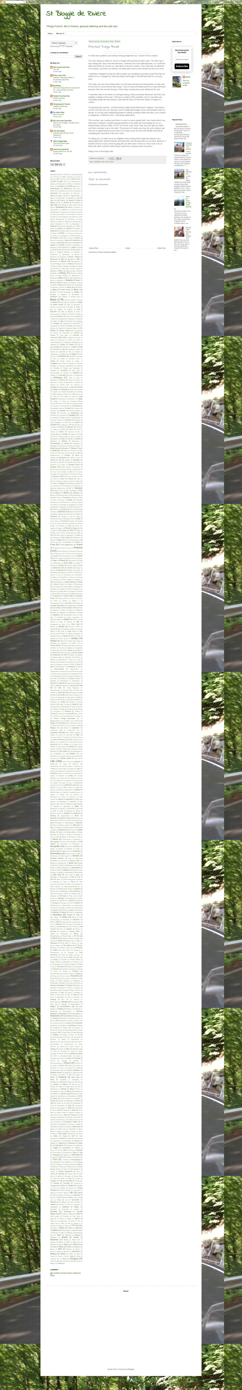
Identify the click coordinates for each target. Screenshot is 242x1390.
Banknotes (53, 254)
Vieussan (66, 1216)
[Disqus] (157, 1328)
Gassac (70, 572)
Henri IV (65, 624)
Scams (69, 1058)
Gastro (52, 575)
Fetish (59, 528)
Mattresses (53, 808)
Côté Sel (68, 422)
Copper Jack (64, 417)
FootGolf (55, 548)
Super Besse (78, 1138)
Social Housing (66, 1098)
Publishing (53, 983)
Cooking (72, 415)
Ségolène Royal (55, 1072)
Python (70, 985)
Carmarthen (66, 333)
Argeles (77, 228)
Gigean (70, 579)
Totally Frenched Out (61, 96)
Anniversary (70, 214)
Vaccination (75, 1200)
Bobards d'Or (69, 285)
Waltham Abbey (77, 1230)
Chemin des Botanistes (71, 368)
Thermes (53, 1166)
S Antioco (68, 1037)
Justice (63, 702)
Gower (65, 593)
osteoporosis (78, 905)
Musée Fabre (75, 860)
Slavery (68, 1091)
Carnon (52, 335)
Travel (111, 162)
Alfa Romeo (76, 202)
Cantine (52, 328)
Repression (54, 1011)
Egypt (74, 490)
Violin (72, 1221)
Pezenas (53, 931)
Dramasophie (64, 474)
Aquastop (70, 226)
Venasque (53, 1209)
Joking (52, 699)
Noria (69, 884)
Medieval (77, 813)
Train (60, 1181)
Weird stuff (76, 1240)
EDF (69, 488)
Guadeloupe (72, 605)
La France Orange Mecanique (62, 718)
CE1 (70, 351)
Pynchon (77, 983)
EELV (67, 490)
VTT (73, 1226)
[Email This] (109, 158)
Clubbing (64, 389)
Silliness (65, 1084)
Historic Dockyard (74, 633)
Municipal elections (57, 858)
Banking (77, 252)
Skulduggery (54, 1091)
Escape (63, 504)
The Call (56, 69)
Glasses (59, 582)
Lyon (59, 787)
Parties (64, 917)
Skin (78, 1089)
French (79, 556)
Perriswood (61, 926)
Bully (62, 311)
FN (54, 542)
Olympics (61, 898)
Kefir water (59, 704)
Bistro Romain (63, 275)
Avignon (53, 245)
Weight (66, 1240)
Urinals (52, 1197)
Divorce (53, 460)
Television (76, 1155)
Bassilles (71, 259)
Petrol (61, 929)
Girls (51, 582)
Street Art (73, 1133)
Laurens (66, 737)
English (69, 500)
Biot (79, 271)
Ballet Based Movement (60, 249)
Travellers (79, 1185)
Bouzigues (53, 296)
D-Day (80, 434)
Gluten (80, 582)
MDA (54, 811)
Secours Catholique (73, 1070)
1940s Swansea (67, 177)
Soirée (59, 1103)
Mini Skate (79, 827)
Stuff (73, 1136)
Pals (70, 912)
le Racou (75, 744)
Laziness (76, 739)
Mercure (63, 820)
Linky (78, 768)
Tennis (61, 1157)
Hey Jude (61, 631)
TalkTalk (77, 1148)
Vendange (65, 1209)
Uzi (66, 1200)
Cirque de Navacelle (65, 382)
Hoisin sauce (63, 638)
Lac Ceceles (71, 725)
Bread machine (64, 302)
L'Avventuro (57, 711)
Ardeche (69, 228)
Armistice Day (64, 231)
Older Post (162, 248)
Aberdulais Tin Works (65, 184)
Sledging (77, 1091)
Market (60, 799)
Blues (80, 282)
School (67, 1063)
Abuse (52, 186)
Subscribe (182, 66)
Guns (75, 607)
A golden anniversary (60, 106)
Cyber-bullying (54, 434)
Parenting (57, 915)
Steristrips (72, 1129)
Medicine (67, 813)
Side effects (78, 1082)
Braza (80, 300)
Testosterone (78, 1157)
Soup (69, 1105)
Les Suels (62, 756)
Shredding (75, 1079)
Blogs (78, 280)
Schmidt (75, 1060)
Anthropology (62, 217)
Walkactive (78, 1228)
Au (62, 238)
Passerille (66, 919)
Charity (52, 361)
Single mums (70, 1086)
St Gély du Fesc (72, 1119)
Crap (60, 427)
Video (78, 1214)
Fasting (80, 521)
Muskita (80, 863)
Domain (61, 462)
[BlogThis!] (112, 158)
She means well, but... (61, 67)
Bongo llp (70, 287)
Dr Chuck (53, 472)
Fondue (77, 542)
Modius (61, 832)
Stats (68, 1126)
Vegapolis (77, 1204)
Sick (62, 1082)
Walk (70, 1228)
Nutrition (77, 889)
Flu (81, 540)
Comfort (66, 403)
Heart (74, 619)
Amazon (77, 207)
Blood (59, 282)
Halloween (71, 612)
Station (61, 1126)
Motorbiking (55, 853)
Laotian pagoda (74, 732)
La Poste (66, 721)
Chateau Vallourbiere (66, 366)
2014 (52, 179)
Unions (68, 1195)
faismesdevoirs (68, 518)
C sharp (52, 319)
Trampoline (78, 1181)
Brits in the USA (59, 75)
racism (70, 992)
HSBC (72, 655)
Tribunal (71, 1188)
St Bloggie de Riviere (76, 14)
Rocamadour (78, 1023)
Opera (71, 900)
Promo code (64, 976)
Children (53, 375)
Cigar (78, 378)
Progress (79, 973)
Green (80, 598)
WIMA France (78, 1244)
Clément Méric (63, 387)
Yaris (59, 1256)
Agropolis (71, 198)
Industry (70, 676)
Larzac (60, 735)
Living (52, 773)
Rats (68, 997)
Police (55, 948)
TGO (55, 1159)
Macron (71, 787)
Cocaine (55, 392)
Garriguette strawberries (58, 572)
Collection (71, 399)
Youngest (74, 1258)
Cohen (66, 394)
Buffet (78, 307)
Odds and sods (55, 893)
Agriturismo (61, 198)
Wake (55, 1228)
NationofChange (63, 867)
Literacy (52, 771)
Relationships (75, 1004)
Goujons (79, 591)
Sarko (80, 1053)
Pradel (73, 964)
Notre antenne (55, 886)
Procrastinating (55, 973)
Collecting (62, 399)
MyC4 (62, 865)
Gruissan (77, 603)
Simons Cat (76, 1084)
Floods (52, 540)
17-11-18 (56, 177)
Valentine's (53, 1202)
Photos (76, 934)
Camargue (79, 321)
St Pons (70, 1124)
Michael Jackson (64, 825)
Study (65, 1136)
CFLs (54, 358)
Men (69, 818)
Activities (70, 186)
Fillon (54, 530)
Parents (69, 915)
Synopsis (69, 1145)
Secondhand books (56, 1070)
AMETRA (65, 210)
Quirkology (53, 992)
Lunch (66, 785)
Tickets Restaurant (65, 1171)
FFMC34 (67, 528)
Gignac (78, 579)
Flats (78, 535)
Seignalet (67, 1072)
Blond (52, 282)
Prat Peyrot (61, 966)
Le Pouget (64, 744)
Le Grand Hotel (73, 742)
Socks (78, 1101)
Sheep (77, 1075)
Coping (55, 417)
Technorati (66, 1152)
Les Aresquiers (75, 751)
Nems (75, 870)
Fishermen (70, 535)
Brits (68, 304)
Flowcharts (74, 540)
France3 (72, 551)
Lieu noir (77, 758)
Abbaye (52, 184)
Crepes (55, 429)
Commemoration (77, 403)
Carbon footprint (64, 330)
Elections (76, 493)
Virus (62, 1223)
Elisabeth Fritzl (55, 497)
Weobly (61, 1242)
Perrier (52, 926)
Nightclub (56, 882)
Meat (61, 811)
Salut (55, 1051)
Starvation (53, 1126)
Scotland (53, 1068)
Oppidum (79, 900)
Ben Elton (66, 268)
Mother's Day (55, 851)
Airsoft (71, 200)
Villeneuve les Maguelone (59, 1221)
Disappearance (55, 455)
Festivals (61, 526)
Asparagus (63, 235)
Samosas (64, 1051)
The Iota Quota (59, 131)
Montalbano (64, 844)
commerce (55, 406)
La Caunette (70, 713)
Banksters (53, 257)
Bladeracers (76, 275)
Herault (52, 626)
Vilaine (62, 1218)
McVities (79, 808)
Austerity (59, 240)
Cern (54, 356)
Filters (78, 530)
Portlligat (55, 959)
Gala (74, 565)
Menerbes (77, 818)
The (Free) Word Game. (61, 143)
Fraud (69, 553)
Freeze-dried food (68, 556)
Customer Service (74, 432)
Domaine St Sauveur (72, 467)
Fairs (59, 518)
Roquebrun (72, 1025)
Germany (55, 579)
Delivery (64, 441)
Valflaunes (64, 1202)
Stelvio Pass (62, 1129)
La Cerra (79, 713)
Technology (56, 1152)
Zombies (73, 1261)
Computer (62, 410)
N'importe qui (70, 865)
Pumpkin (62, 983)
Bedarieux (79, 264)
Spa (59, 1110)
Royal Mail (66, 1032)
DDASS (70, 439)
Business (60, 316)
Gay (59, 575)
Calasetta (70, 321)
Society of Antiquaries (65, 1101)
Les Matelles (71, 753)
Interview (61, 683)
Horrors (61, 648)
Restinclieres (67, 1016)
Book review (65, 289)
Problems (75, 971)
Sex (70, 1075)
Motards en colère (73, 849)
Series (55, 1075)
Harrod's (60, 617)
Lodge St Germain (57, 775)
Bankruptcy (66, 254)
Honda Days (188, 229)
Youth (52, 1261)
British (80, 302)
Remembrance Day (67, 1006)
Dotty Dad (77, 469)
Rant (75, 995)
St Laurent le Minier (70, 1122)
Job (54, 697)
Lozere (77, 783)
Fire (63, 533)
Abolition (77, 184)
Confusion (53, 415)
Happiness (56, 615)
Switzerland (59, 1145)
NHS (78, 877)
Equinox (55, 504)
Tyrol (59, 1192)
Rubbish (56, 1035)
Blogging (69, 280)
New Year (57, 875)
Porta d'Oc (78, 957)
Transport (77, 1183)
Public (74, 978)
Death (78, 439)
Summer (63, 1138)
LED (59, 749)
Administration (55, 188)
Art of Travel (69, 233)
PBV (58, 922)
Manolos (72, 797)
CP (70, 425)
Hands (80, 612)
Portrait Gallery (75, 959)
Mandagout (54, 797)
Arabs (52, 228)
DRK (62, 476)
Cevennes (62, 356)
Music (71, 863)
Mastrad (56, 806)
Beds (54, 266)
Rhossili (71, 1018)
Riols (51, 1020)
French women (58, 558)
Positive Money (55, 962)
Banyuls (62, 257)
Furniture (61, 565)
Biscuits (73, 273)
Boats (60, 285)
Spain (74, 1110)
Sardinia (72, 1053)
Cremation (79, 427)
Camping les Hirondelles (71, 323)
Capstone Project (71, 328)
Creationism (69, 427)
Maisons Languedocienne (71, 792)
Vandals (53, 1204)
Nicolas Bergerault (69, 879)
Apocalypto (76, 224)
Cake (61, 321)
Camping (56, 323)
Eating (62, 483)
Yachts (52, 1256)
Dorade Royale (66, 469)
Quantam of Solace (65, 988)
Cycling (64, 434)
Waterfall (68, 1235)
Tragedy (53, 1181)
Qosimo (77, 985)
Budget (70, 307)
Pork (70, 957)
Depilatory (53, 446)
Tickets (52, 1171)
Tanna (52, 1150)
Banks (77, 254)
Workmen (69, 1249)
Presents (56, 969)
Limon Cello (62, 768)
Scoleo (78, 1065)
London (70, 775)
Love (70, 783)
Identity (59, 664)
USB (63, 1197)
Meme (77, 816)
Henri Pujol (75, 624)
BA (69, 245)
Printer (80, 969)
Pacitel (63, 910)
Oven (54, 907)
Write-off (66, 1251)
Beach (63, 261)
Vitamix (52, 1225)
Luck (59, 785)
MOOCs (77, 846)
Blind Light (69, 278)
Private (65, 971)
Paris (78, 915)
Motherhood (66, 851)
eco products (54, 486)
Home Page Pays (74, 641)
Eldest (66, 493)
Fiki (81, 528)
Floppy (59, 540)
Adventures (54, 193)
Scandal (77, 1058)
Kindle (74, 704)
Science (62, 1065)
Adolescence (68, 188)
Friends (62, 560)
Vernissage (67, 1211)
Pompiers (71, 952)
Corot (61, 420)
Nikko (65, 882)
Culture (61, 432)
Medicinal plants (55, 813)
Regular (64, 1004)
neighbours (66, 870)
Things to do (70, 1166)
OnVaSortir (62, 900)
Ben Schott (76, 268)
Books (76, 290)
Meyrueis (79, 823)
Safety (63, 1039)
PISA (71, 938)
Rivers (70, 1020)
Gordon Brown (68, 586)
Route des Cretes (56, 1030)
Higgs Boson (72, 631)
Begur (80, 266)
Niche (58, 879)
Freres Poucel (70, 558)
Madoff (60, 790)
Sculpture (70, 1068)
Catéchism (65, 347)
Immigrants (71, 666)
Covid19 (53, 425)
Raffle (52, 995)
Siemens (56, 1084)
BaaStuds (77, 245)
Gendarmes (67, 575)
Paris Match (54, 917)
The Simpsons (66, 1162)
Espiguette (72, 504)
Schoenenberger (55, 1063)
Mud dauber (65, 856)
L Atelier (55, 709)
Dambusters (54, 439)
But (73, 316)
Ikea (78, 664)
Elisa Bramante (75, 495)
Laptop (52, 735)
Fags (78, 516)
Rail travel (60, 995)
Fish (51, 535)
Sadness (53, 1039)
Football (79, 545)
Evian (54, 511)
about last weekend (61, 149)
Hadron (71, 610)
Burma (71, 314)
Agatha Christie (63, 195)
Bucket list (61, 307)
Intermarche (64, 681)
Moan (54, 830)
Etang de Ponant (74, 507)
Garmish (77, 570)
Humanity (68, 657)
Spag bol (66, 1110)
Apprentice (54, 226)
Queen (78, 988)
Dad (54, 436)
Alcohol (66, 202)
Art (60, 233)
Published (76, 981)
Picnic (55, 938)
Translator (66, 1183)
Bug (51, 309)
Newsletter (53, 877)
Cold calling (64, 396)
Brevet (74, 302)
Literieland (61, 771)
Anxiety (67, 221)
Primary (73, 969)
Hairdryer (53, 612)
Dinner (75, 450)
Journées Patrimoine (73, 699)
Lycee (74, 785)
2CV (63, 179)
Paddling (71, 910)
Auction (77, 238)
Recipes (65, 1002)
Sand (72, 1051)
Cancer (70, 326)
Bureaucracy (54, 314)
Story (54, 1133)
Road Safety (59, 1023)
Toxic (70, 1178)
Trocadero (77, 1190)
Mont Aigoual (54, 841)
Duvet (66, 481)
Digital (80, 448)
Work (60, 1249)
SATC (55, 1056)
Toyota (77, 1178)
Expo (71, 514)
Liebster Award (66, 758)
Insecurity (53, 678)
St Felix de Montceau (57, 1119)
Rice (78, 1018)
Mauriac (62, 808)
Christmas (57, 377)
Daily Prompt (63, 436)
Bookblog (57, 86)
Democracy (75, 441)
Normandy (77, 884)
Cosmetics (77, 420)
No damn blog (58, 112)
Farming (64, 521)
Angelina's (64, 212)
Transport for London (57, 1185)
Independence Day (59, 676)
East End (79, 481)
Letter (70, 756)
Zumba (59, 1263)
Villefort (77, 1218)
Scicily (54, 1065)
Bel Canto (56, 268)
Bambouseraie (75, 249)
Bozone (67, 300)
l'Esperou (68, 711)
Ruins (72, 1035)
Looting (72, 778)
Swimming (71, 1143)
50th (78, 179)
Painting (55, 912)
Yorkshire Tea (54, 1259)
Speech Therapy (74, 1112)
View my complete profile (186, 83)
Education (78, 488)
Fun (66, 563)
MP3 (78, 853)
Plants (61, 941)
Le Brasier (61, 742)
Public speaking (63, 981)
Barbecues (54, 259)
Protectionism (54, 978)
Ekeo (80, 490)
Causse (52, 351)
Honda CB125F (55, 645)
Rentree (69, 1009)
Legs (73, 749)
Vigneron (53, 1218)
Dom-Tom (53, 462)
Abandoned (76, 181)
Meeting (53, 816)
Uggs (65, 1192)
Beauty (70, 264)
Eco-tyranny (66, 486)
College (79, 399)
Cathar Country (77, 347)
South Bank (78, 1108)
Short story (75, 1077)
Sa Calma (77, 1037)
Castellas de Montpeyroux (71, 342)
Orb (70, 903)
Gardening (59, 570)
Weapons (53, 1237)
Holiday (74, 638)
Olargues (53, 896)
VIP (79, 1221)
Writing (53, 1254)
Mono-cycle (66, 839)
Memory (62, 818)
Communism (65, 406)
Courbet (77, 422)
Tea (72, 1150)
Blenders (53, 278)
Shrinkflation (54, 1082)
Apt (62, 226)
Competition (76, 406)
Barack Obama (74, 257)
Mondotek (72, 837)
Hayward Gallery (55, 619)
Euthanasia (78, 509)
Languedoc (75, 728)
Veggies (76, 1207)
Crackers (77, 425)
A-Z (68, 181)
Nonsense (61, 884)
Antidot (60, 221)
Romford (63, 1025)
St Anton (69, 1117)
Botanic (77, 292)
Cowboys (63, 425)
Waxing (77, 1235)
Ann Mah (61, 214)
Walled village (65, 1230)
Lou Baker (67, 780)
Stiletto (60, 1131)
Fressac (79, 558)
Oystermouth (78, 907)
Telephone (66, 1155)
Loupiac (55, 783)
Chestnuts (64, 370)
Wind (54, 1247)
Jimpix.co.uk (78, 695)
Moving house (70, 853)
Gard (51, 570)
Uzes (59, 1200)
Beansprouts (75, 261)
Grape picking (63, 598)
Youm (64, 1259)
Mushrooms (62, 863)
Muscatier (64, 860)
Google (69, 584)
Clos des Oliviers (76, 387)
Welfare (52, 1242)
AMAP (70, 207)
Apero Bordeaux (56, 224)
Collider (55, 401)
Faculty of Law (66, 516)
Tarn (58, 1150)
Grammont (56, 596)
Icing (77, 662)
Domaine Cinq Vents (73, 462)
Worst (52, 1251)
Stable (78, 1124)
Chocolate (62, 375)
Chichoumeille (54, 373)
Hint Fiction (61, 633)
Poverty (65, 964)
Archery (60, 228)
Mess (52, 823)
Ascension (79, 233)
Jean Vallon (61, 695)
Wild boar (67, 1244)
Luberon (53, 785)
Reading (53, 999)
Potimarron (66, 962)
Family (78, 518)
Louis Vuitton (78, 780)
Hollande (63, 641)
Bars (62, 259)
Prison (56, 971)
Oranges (63, 903)
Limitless (53, 768)
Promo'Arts (75, 976)
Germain (79, 577)
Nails (78, 865)
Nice (51, 879)
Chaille (62, 358)
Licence (55, 758)
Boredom (53, 292)
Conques (63, 415)
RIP (57, 1020)
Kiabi (68, 704)
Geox (72, 577)
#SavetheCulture (55, 174)
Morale (52, 849)
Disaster (67, 455)
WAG (80, 1225)
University (76, 1195)
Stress (80, 1133)
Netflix (61, 872)
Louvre (63, 783)
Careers (55, 333)
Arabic (78, 226)
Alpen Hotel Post (74, 205)
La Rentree (62, 723)
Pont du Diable (67, 955)
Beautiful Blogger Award (58, 264)
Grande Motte (68, 596)
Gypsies (55, 610)
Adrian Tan (53, 191)
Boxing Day (75, 296)
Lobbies (67, 773)
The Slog (58, 1164)
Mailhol (77, 790)
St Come (77, 1117)
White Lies (76, 1242)
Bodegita (79, 285)
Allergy (64, 205)
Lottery (58, 780)
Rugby (65, 1035)
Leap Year (61, 746)
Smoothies (71, 1096)
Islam (58, 685)
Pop (65, 957)
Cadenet (79, 319)
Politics (55, 950)
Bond (62, 287)
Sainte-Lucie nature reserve (70, 1046)
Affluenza (77, 193)
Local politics (76, 773)
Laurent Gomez (77, 737)
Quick (78, 990)
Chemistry (53, 370)
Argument (53, 231)
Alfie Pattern (54, 205)
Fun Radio (76, 563)
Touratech (67, 1176)
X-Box (71, 1254)
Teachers (79, 1150)
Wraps (59, 1251)
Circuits (70, 380)
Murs (69, 858)
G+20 (68, 565)
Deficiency (53, 441)
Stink (66, 1131)
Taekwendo (78, 1145)
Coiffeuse (74, 394)
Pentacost (69, 924)
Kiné (81, 704)
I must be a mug (74, 659)
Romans (55, 1025)
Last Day (69, 735)
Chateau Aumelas (68, 363)
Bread (54, 302)
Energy (61, 500)
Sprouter (61, 1117)
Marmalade (63, 801)
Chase (77, 361)
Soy (54, 1110)
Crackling (53, 427)
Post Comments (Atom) (107, 252)
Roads (68, 1023)
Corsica (68, 420)
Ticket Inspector (74, 1169)
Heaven (69, 622)
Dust (78, 479)
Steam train (76, 1126)
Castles (62, 344)
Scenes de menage (58, 1060)
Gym (81, 607)
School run (78, 1063)
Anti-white (71, 219)
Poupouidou (57, 964)
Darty (63, 439)
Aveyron (77, 242)
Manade (76, 794)
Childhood (76, 373)
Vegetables (54, 1207)
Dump (62, 479)
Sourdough (61, 1108)
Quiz (62, 992)
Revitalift (63, 1018)
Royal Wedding (77, 1032)
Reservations (67, 1011)
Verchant (53, 1212)
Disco (77, 455)
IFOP (72, 664)
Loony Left (63, 778)
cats (63, 349)
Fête (69, 526)
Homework (64, 643)
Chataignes (54, 363)
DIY (60, 460)
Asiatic (55, 235)
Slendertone (54, 1094)
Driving (55, 476)
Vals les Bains (75, 1202)
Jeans (70, 695)
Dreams (73, 474)
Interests (53, 681)
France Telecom (62, 551)
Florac (66, 540)
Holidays (53, 641)
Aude (52, 240)
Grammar (79, 593)
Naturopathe (75, 867)
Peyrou (77, 929)
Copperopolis (76, 417)
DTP (81, 476)
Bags (74, 247)
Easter (55, 483)
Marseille (73, 801)
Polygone (77, 950)
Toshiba (58, 1176)
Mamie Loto (64, 794)
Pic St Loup (78, 936)
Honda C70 (75, 643)
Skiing (72, 1089)
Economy (77, 486)
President (65, 969)
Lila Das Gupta (67, 766)
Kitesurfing (65, 706)
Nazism (52, 870)
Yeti (65, 1256)
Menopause (54, 820)
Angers (72, 212)
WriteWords (76, 1251)
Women (77, 1247)
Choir (70, 375)
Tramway (56, 1183)
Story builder (62, 1133)
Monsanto (77, 839)
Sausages (53, 1058)
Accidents (97, 162)
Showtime (63, 1079)
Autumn (52, 242)
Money (55, 839)
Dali (79, 436)
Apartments (76, 221)
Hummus (77, 657)
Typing (52, 1192)
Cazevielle (62, 351)
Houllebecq (78, 650)
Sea (78, 1068)
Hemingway (54, 624)
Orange (55, 903)
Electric (52, 495)
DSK (75, 476)
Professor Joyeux (68, 973)
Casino (70, 340)
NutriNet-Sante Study (65, 889)
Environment (65, 502)
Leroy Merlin (63, 751)
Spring (73, 1115)
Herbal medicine (55, 629)
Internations (76, 681)
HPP (65, 655)
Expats (54, 514)
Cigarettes (53, 380)
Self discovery (77, 1072)
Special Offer (61, 1112)
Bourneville (75, 294)
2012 (78, 177)
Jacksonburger (55, 690)
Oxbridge (61, 907)
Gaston (78, 572)
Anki (54, 214)
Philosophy (64, 934)
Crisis (78, 429)
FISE (78, 533)
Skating (63, 1089)
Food (52, 544)
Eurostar (64, 509)
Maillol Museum (55, 792)
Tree (54, 1188)
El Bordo (56, 493)
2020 (58, 179)
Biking (68, 271)
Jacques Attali (67, 690)
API (67, 224)
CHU (70, 378)
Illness (52, 666)
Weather (64, 1237)
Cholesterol (78, 375)
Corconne (53, 420)
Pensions (59, 924)
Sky (62, 1091)
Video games (54, 1216)
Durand (70, 479)
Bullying (70, 311)
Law (68, 739)
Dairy (72, 436)
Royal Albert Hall (70, 1030)
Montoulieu (76, 844)
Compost (68, 408)
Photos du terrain (59, 98)
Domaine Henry (74, 464)
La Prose (75, 721)
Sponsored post (55, 1115)
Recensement (54, 1002)
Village (69, 1218)
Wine (61, 1247)
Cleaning (53, 387)
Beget (66, 266)
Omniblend (71, 898)
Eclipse (78, 483)
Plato (78, 941)
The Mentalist (54, 1162)
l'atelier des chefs (65, 709)
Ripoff (64, 1020)
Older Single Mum (60, 141)
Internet (52, 683)
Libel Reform (78, 756)
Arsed (54, 233)
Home (50, 34)
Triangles (62, 1188)
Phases (63, 931)
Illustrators (61, 666)
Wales (62, 1228)
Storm (80, 1131)
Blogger (60, 280)
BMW (54, 285)
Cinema (62, 380)
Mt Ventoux (54, 856)
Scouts (62, 1068)
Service (63, 1075)
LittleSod (70, 771)
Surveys (77, 1141)
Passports (76, 919)
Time (78, 1171)
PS (63, 978)
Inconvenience (64, 674)
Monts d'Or (68, 846)
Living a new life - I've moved (189, 146)
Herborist (66, 629)
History (65, 636)
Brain (74, 300)
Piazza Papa (66, 936)
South (69, 1108)
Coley (73, 396)
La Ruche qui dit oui (57, 725)
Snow (55, 1098)
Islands (65, 685)
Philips (52, 934)
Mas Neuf (60, 804)
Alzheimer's (60, 207)
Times (52, 1174)
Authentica (76, 240)
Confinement (75, 413)
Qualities (53, 988)
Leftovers (66, 749)
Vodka (60, 1225)
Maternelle (66, 806)
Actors (78, 186)
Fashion (72, 521)
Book (55, 290)
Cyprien (73, 434)
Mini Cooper (69, 827)
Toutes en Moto (58, 1178)
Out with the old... (189, 172)
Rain (68, 995)
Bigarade (53, 271)
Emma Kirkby (78, 497)
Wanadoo (55, 1233)
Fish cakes (60, 535)
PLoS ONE (64, 943)
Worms (77, 1249)
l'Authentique (78, 709)
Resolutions (63, 1013)
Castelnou (53, 344)
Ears (71, 481)
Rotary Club (67, 1027)
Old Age (63, 896)
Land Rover (64, 728)
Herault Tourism (74, 626)
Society (52, 1101)
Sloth (75, 1094)
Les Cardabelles (56, 753)
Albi (59, 202)
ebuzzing (70, 483)
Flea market (66, 537)
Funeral (52, 565)
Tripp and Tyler (66, 1190)
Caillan (55, 321)
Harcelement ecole (70, 615)
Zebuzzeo (60, 1261)
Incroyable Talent (76, 674)
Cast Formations (55, 342)
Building (69, 309)
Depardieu (76, 443)
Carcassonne (78, 330)
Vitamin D (76, 1223)
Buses (52, 316)
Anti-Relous (73, 217)
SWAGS (53, 1143)
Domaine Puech (56, 467)
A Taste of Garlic (56, 181)
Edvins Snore (58, 490)
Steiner (52, 1129)
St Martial (62, 1124)
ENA (54, 500)
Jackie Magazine (73, 688)
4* (68, 179)
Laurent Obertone (58, 739)
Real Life (64, 999)
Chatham (79, 366)
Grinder (64, 600)
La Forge (77, 716)
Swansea (62, 1143)
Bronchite (77, 304)
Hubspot (79, 655)
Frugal (80, 560)
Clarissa (52, 385)
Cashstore (61, 340)
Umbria (61, 1195)
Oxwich (69, 907)
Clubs (72, 389)
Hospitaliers (78, 648)
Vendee (76, 1209)
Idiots (66, 664)
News (78, 875)
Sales (67, 1049)
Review (55, 1018)
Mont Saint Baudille (69, 841)
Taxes (65, 1150)
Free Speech (78, 553)
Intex (69, 683)
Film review (63, 530)
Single (60, 1086)
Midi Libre (76, 825)
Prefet (70, 966)
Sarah (187, 77)
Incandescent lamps (75, 671)
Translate (69, 46)
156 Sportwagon (77, 174)
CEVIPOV (72, 356)
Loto (51, 780)
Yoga (71, 1256)
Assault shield (75, 235)
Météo (60, 823)
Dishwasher (63, 457)
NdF (59, 870)
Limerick (77, 766)
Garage (77, 568)
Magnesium (69, 790)
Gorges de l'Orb (65, 589)
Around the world (76, 231)
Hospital (69, 648)
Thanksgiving (75, 1159)
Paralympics (78, 912)
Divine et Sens (75, 457)
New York (68, 875)
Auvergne (61, 242)
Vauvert (61, 1204)
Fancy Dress (54, 521)
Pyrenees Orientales (57, 985)
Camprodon (54, 326)
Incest (54, 674)
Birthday (63, 273)
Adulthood (63, 191)
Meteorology (69, 823)
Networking (68, 872)
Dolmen (67, 460)
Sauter (62, 1058)
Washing (69, 1233)
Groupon (69, 603)
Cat (79, 344)
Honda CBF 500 (69, 645)
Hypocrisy (62, 659)
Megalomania (65, 816)
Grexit (55, 600)
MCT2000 (71, 808)
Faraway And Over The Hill (62, 151)
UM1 (54, 1195)
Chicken (65, 373)
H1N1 (63, 610)
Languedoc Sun (73, 730)
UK (71, 1192)
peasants (77, 922)
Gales (80, 565)
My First (54, 865)
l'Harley (77, 711)
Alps (51, 207)
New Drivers (78, 872)
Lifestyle (77, 761)
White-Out (53, 1244)
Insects (78, 676)
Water (59, 1235)
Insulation (62, 678)
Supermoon (56, 1141)
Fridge (54, 560)
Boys (53, 299)
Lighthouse (54, 764)
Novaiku (52, 889)
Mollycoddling (71, 832)
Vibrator (71, 1214)
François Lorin (60, 553)
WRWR (62, 1254)
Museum (53, 863)
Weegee (76, 1237)
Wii (60, 1244)
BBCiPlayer (54, 261)
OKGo (66, 893)
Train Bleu (68, 1181)
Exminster (79, 511)
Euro (56, 509)
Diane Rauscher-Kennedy (59, 448)
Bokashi (55, 287)
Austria (67, 240)
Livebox (77, 771)
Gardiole (69, 570)
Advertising (65, 193)
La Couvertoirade (66, 716)
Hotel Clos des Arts (59, 650)
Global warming (69, 582)
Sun (69, 1138)
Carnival (76, 333)
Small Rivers (62, 1096)
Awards (62, 245)
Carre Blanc (64, 335)
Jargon (74, 692)
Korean (80, 706)
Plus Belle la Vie (69, 945)
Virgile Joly (54, 1223)
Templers (53, 1157)
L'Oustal (60, 713)
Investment (76, 683)
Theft (78, 1164)
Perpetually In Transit (61, 104)
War (62, 1233)
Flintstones (76, 537)
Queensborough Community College (62, 990)
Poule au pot (78, 962)
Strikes (55, 1136)
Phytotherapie (54, 936)
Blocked (77, 278)
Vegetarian (65, 1207)
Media (78, 811)
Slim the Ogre (65, 1094)
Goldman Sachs (58, 584)
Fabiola (78, 514)
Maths (77, 806)
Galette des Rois (58, 568)
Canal (63, 326)
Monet (80, 837)
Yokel (78, 1256)
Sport (66, 1115)
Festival (72, 523)
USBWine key (72, 1197)
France (78, 547)
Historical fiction (55, 636)
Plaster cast (70, 941)
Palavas (63, 912)
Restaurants (55, 1016)
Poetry (80, 945)
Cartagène (70, 337)
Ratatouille (60, 997)
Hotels (70, 650)
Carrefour (76, 335)
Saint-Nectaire (69, 1044)
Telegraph (56, 1155)
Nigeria (80, 879)
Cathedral (56, 349)
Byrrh (78, 316)
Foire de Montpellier (64, 542)
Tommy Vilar (72, 1174)
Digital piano (56, 450)
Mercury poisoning (74, 820)
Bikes (61, 271)
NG (72, 877)
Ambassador (54, 210)
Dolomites (76, 460)
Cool (81, 415)
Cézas (80, 356)
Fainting (52, 518)
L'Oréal (52, 713)
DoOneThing (54, 469)
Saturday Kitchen (67, 1056)
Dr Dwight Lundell (66, 472)
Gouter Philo (56, 593)
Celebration (54, 354)
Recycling (74, 1002)
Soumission (61, 1105)
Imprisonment (74, 669)
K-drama (72, 702)
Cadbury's (71, 319)
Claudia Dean (65, 385)
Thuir (64, 1169)
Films (71, 530)
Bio (74, 271)
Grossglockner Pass (56, 603)
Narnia (52, 867)
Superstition (67, 1141)
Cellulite (73, 354)
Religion (53, 1006)
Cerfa (80, 354)
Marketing (69, 799)
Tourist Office (78, 1176)
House (55, 652)
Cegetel (77, 351)
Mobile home (71, 830)
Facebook (53, 516)
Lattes (77, 735)
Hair (78, 610)
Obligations (64, 891)
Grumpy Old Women (57, 605)
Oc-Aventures (75, 891)
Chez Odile (76, 370)
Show (52, 1079)
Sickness (69, 1082)
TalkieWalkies (66, 1148)
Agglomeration (75, 195)
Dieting (73, 448)
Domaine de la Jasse (57, 464)
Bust (67, 316)
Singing (52, 1086)
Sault (78, 1056)
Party (74, 917)
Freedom (56, 556)
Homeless (53, 643)
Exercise (62, 512)
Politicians (79, 948)
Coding (80, 392)
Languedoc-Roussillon (57, 732)
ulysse (80, 1192)
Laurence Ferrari (55, 737)
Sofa (51, 1103)
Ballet (80, 247)
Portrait (64, 959)
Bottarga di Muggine (58, 294)
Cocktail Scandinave (68, 392)
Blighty (61, 278)
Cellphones (64, 354)
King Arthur (56, 706)
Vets (64, 1214)
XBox (78, 1254)
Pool (59, 957)
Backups (53, 247)
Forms (63, 548)
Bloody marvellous (70, 282)
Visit (68, 1223)
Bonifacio (79, 287)
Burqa (78, 314)
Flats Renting (54, 537)
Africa (52, 195)
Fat (54, 523)
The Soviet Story (68, 1164)
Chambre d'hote (74, 358)
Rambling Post (181, 124)
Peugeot (69, 929)
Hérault (61, 627)
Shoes (52, 1077)
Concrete (63, 413)
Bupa (78, 311)
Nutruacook (54, 891)
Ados (78, 188)
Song (52, 1105)
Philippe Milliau (74, 931)
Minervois (60, 827)
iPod (51, 685)
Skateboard (54, 1089)
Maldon (52, 794)
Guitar (58, 607)
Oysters (55, 910)
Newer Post (93, 248)
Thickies (61, 1166)
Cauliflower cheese (74, 349)
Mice (54, 825)
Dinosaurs (61, 453)
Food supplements (66, 545)
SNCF (80, 1096)
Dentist (66, 443)
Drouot (69, 476)
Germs (63, 579)
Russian (59, 1037)
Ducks (55, 479)
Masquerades (78, 804)
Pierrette (64, 938)
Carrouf (52, 337)
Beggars (73, 266)
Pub (68, 978)
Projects (55, 976)
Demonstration (55, 443)
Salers (61, 1049)
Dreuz (80, 474)
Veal (69, 1204)
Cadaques (61, 319)
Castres (71, 344)
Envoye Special (77, 502)
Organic (77, 903)
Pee (51, 924)
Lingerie (71, 768)
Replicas (77, 1009)
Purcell (70, 983)
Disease (52, 457)
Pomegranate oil (56, 952)
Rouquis (77, 1027)
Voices (67, 1225)
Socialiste (77, 1098)
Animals (79, 212)
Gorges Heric (62, 591)
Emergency (67, 497)
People (77, 924)
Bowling (64, 296)
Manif (63, 797)
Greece (73, 598)
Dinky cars (66, 450)
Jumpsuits (53, 702)
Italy (59, 688)
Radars (77, 992)
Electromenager (63, 495)
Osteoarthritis (66, 905)
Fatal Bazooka (62, 523)
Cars (103, 162)
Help (77, 622)
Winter (69, 1247)
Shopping (62, 1077)
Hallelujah (62, 612)
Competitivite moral (56, 408)
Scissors (70, 1065)
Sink (78, 1086)
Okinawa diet (75, 893)
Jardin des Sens (63, 692)
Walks (55, 1230)
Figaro (75, 528)
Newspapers (64, 877)
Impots (80, 666)
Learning (71, 746)
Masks (69, 804)
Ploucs (74, 943)
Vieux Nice (76, 1216)
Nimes (73, 882)
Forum (69, 548)
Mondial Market (61, 837)
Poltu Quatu (66, 950)
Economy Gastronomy (57, 488)
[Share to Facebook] (117, 158)
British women (58, 304)
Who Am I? (60, 34)
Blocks (52, 280)
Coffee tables (57, 394)
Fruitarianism (57, 563)
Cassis (78, 340)
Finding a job (54, 533)
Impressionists (59, 669)
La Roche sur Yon (74, 723)
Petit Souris (72, 926)
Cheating (56, 368)
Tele (81, 1152)
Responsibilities (75, 1013)
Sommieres (76, 1103)
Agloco (52, 198)
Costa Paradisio (55, 422)
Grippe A (75, 600)
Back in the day (58, 114)
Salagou (53, 1049)
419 (73, 179)
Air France (61, 200)
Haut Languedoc (73, 617)
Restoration (78, 1016)
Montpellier (55, 846)
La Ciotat (55, 716)
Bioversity (53, 273)
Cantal (78, 326)
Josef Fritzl (60, 699)
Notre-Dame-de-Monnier (72, 886)
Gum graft (66, 607)
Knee (73, 706)
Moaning (61, 830)
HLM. (78, 636)
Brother (52, 307)
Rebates (76, 999)
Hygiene (53, 659)
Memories (53, 818)
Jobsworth (61, 697)
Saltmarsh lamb (77, 1049)
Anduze (73, 210)
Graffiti (72, 593)
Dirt (78, 453)
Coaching (79, 389)
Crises (70, 429)
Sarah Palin (63, 1053)
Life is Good (67, 761)
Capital (60, 328)
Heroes (74, 629)
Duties (59, 481)
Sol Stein (67, 1103)
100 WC (66, 174)
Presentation (78, 966)
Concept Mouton (74, 410)
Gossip (72, 591)
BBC (78, 259)
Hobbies (53, 638)
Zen (67, 1261)
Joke (78, 697)
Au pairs (69, 238)
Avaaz (70, 242)
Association (54, 238)
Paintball (79, 910)
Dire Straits (71, 453)
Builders (60, 309)
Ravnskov (77, 997)
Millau (52, 827)
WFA (68, 1242)
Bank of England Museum (60, 252)
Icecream (70, 662)
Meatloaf (69, 811)
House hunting (77, 652)
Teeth (74, 1152)
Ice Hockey (60, 662)
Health (66, 619)
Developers (63, 446)
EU (51, 509)
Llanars (59, 773)
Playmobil (53, 943)
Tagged (55, 1148)
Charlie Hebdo (65, 361)
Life (107, 162)
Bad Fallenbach (64, 247)
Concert (53, 413)
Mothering (76, 851)
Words (52, 1249)
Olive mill (72, 896)
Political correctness (66, 948)
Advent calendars (74, 191)
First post (71, 533)
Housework (57, 655)
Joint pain (70, 697)
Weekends (54, 1240)
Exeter (71, 511)
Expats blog (63, 514)
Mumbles (76, 856)
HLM (72, 636)
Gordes (57, 586)
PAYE (52, 922)
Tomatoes (61, 1174)
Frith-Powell (72, 560)
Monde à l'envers (65, 834)
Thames (65, 1159)
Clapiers (77, 382)
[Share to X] (115, 158)
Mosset (60, 849)
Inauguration (54, 671)
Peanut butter (67, 922)
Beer (59, 266)
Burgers (63, 314)
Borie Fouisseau (65, 292)
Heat (61, 622)
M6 (65, 787)
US (58, 1197)
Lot (79, 778)
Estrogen (63, 507)
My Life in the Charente (62, 121)
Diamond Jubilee (74, 446)
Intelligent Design (74, 678)
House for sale (65, 652)
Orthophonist (54, 905)
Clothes (55, 389)
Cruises (52, 432)
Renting (60, 1009)
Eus (71, 509)
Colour (64, 401)
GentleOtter (63, 577)
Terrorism (69, 1157)
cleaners (76, 385)
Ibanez (52, 662)
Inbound (64, 671)
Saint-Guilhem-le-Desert (68, 1042)
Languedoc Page (56, 730)
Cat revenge (54, 347)
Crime (63, 429)
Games (69, 568)
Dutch (52, 481)
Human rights (57, 657)
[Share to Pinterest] (120, 158)
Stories (73, 1131)
